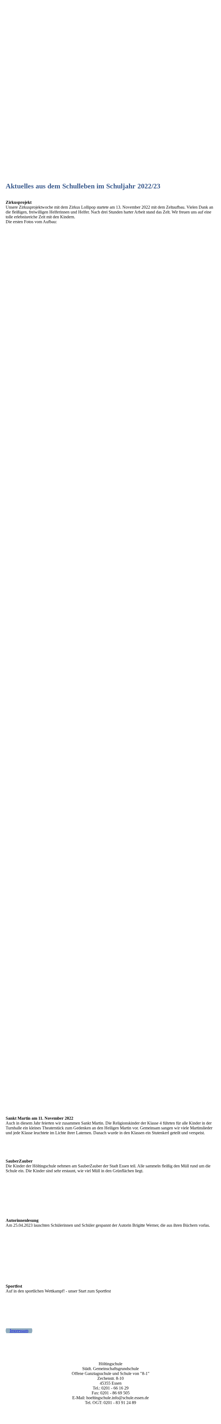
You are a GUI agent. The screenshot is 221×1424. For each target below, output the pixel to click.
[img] (110, 9)
